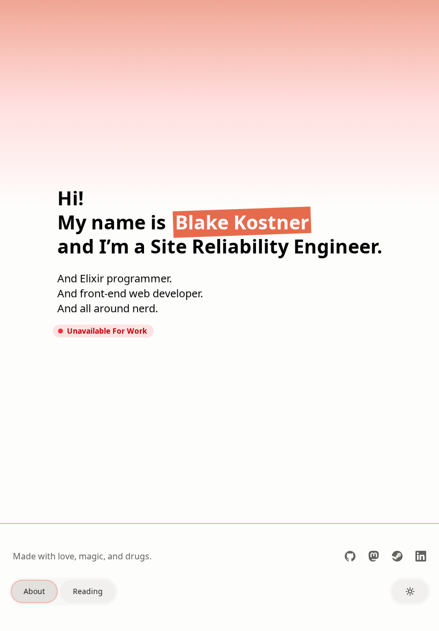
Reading (88, 591)
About (34, 591)
